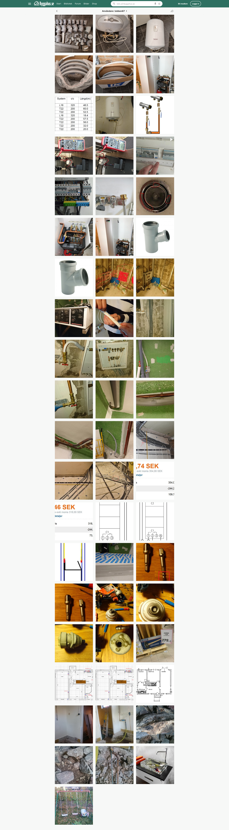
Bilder (86, 3)
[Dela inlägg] (171, 11)
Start (58, 3)
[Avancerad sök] (159, 3)
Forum (78, 3)
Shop (94, 3)
